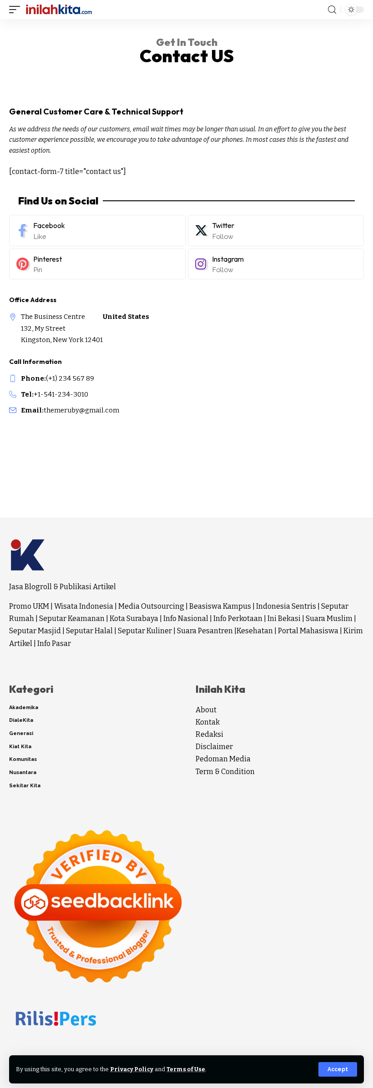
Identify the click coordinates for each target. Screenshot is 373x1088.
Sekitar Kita (24, 786)
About (206, 709)
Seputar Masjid (35, 630)
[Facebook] (97, 230)
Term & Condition (225, 771)
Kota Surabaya (134, 618)
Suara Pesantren (205, 630)
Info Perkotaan (237, 618)
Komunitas (23, 759)
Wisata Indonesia (83, 606)
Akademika (23, 707)
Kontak (208, 722)
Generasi (21, 733)
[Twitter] (276, 230)
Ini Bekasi (284, 618)
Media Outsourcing (151, 606)
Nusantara (22, 772)
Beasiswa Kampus (220, 606)
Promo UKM (29, 606)
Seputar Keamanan (72, 618)
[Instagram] (276, 264)
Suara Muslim (329, 618)
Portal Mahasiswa (308, 630)
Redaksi (209, 734)
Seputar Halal (89, 630)
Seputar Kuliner (145, 630)
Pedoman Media (223, 759)
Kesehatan (255, 630)
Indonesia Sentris (286, 606)
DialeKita (21, 720)
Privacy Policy (131, 1069)
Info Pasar (54, 643)
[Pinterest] (97, 264)
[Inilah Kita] (59, 9)
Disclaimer (214, 746)
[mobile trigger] (17, 9)
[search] (332, 10)
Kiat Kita (20, 747)
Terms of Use (185, 1069)
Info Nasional (185, 618)
